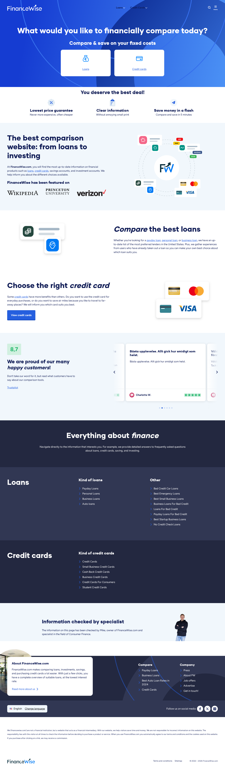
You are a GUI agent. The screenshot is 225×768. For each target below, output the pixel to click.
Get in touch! (191, 690)
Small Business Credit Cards (98, 566)
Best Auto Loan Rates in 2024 (155, 682)
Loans (119, 7)
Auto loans (88, 503)
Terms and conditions (162, 761)
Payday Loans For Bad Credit (170, 514)
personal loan (169, 240)
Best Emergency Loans (167, 493)
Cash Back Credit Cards (96, 571)
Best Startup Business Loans (170, 519)
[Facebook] (200, 709)
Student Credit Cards (94, 587)
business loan (189, 240)
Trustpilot (12, 387)
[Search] (209, 7)
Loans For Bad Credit (166, 509)
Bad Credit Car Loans (166, 488)
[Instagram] (215, 709)
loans (30, 170)
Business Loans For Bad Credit (171, 503)
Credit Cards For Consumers (98, 582)
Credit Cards (137, 7)
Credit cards (139, 69)
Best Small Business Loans (169, 498)
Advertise (189, 685)
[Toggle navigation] (215, 8)
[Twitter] (207, 709)
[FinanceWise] (31, 8)
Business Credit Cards (95, 577)
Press (187, 670)
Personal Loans (91, 493)
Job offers (189, 680)
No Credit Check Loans (167, 524)
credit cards (42, 170)
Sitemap (178, 761)
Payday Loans (90, 488)
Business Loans (91, 498)
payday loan (154, 240)
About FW (189, 675)
